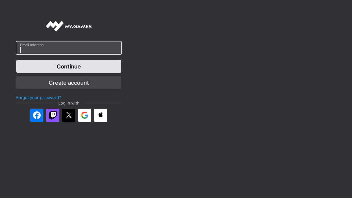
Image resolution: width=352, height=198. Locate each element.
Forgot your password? (38, 97)
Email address (32, 44)
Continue (69, 66)
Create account (69, 82)
